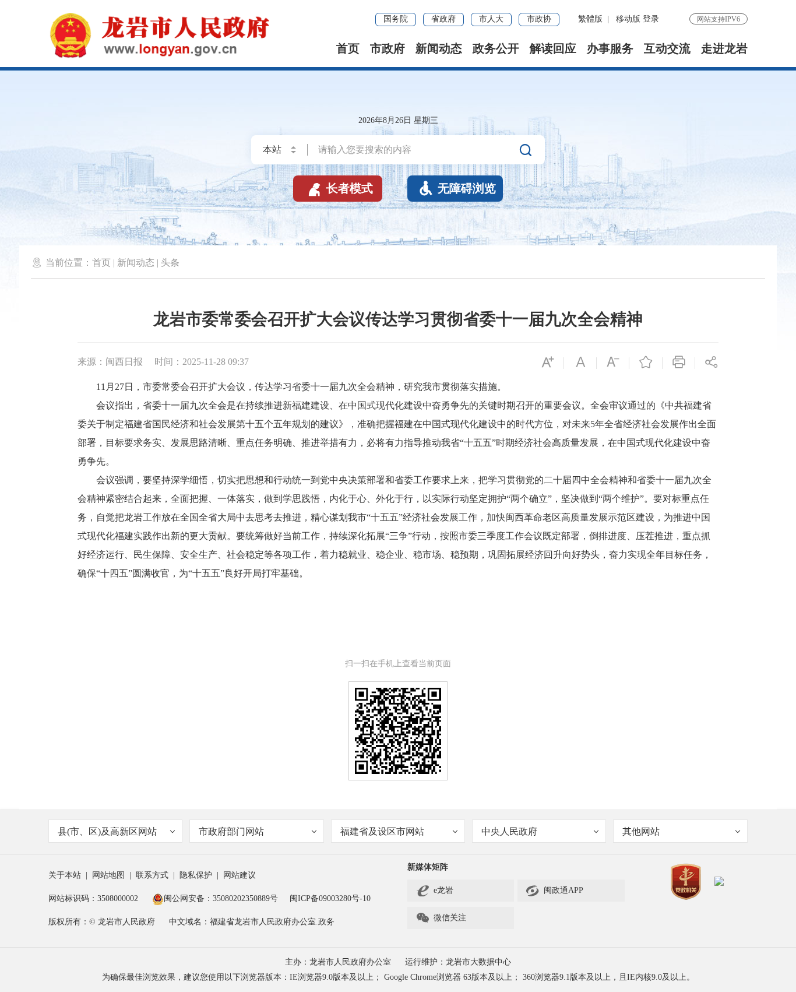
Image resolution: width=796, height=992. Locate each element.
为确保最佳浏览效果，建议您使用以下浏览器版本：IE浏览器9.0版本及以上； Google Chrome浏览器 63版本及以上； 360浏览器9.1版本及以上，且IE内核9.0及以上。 (398, 977)
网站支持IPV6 (718, 19)
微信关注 (440, 918)
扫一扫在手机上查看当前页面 (398, 663)
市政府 (387, 48)
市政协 (539, 19)
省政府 (443, 19)
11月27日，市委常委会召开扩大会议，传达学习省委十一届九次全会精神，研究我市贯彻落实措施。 (292, 387)
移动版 (628, 19)
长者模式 (339, 188)
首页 (348, 48)
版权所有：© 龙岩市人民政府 (101, 921)
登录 (651, 19)
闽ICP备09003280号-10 (330, 898)
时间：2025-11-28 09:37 (201, 362)
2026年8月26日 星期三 (398, 120)
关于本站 (64, 875)
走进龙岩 (724, 48)
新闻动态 (438, 48)
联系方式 (152, 875)
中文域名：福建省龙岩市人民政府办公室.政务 (251, 921)
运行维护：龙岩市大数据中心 (458, 962)
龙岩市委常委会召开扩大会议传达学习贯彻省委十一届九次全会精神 (398, 319)
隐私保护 (195, 875)
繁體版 (590, 19)
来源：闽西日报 (110, 362)
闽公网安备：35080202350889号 (221, 898)
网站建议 (239, 875)
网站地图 (108, 875)
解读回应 (553, 48)
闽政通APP (554, 891)
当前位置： (68, 263)
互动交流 (667, 48)
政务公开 (496, 48)
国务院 (395, 19)
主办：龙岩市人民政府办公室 (338, 962)
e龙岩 (443, 890)
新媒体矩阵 (427, 867)
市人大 (491, 19)
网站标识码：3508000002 (94, 898)
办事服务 (610, 48)
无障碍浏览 (457, 188)
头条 (170, 263)
